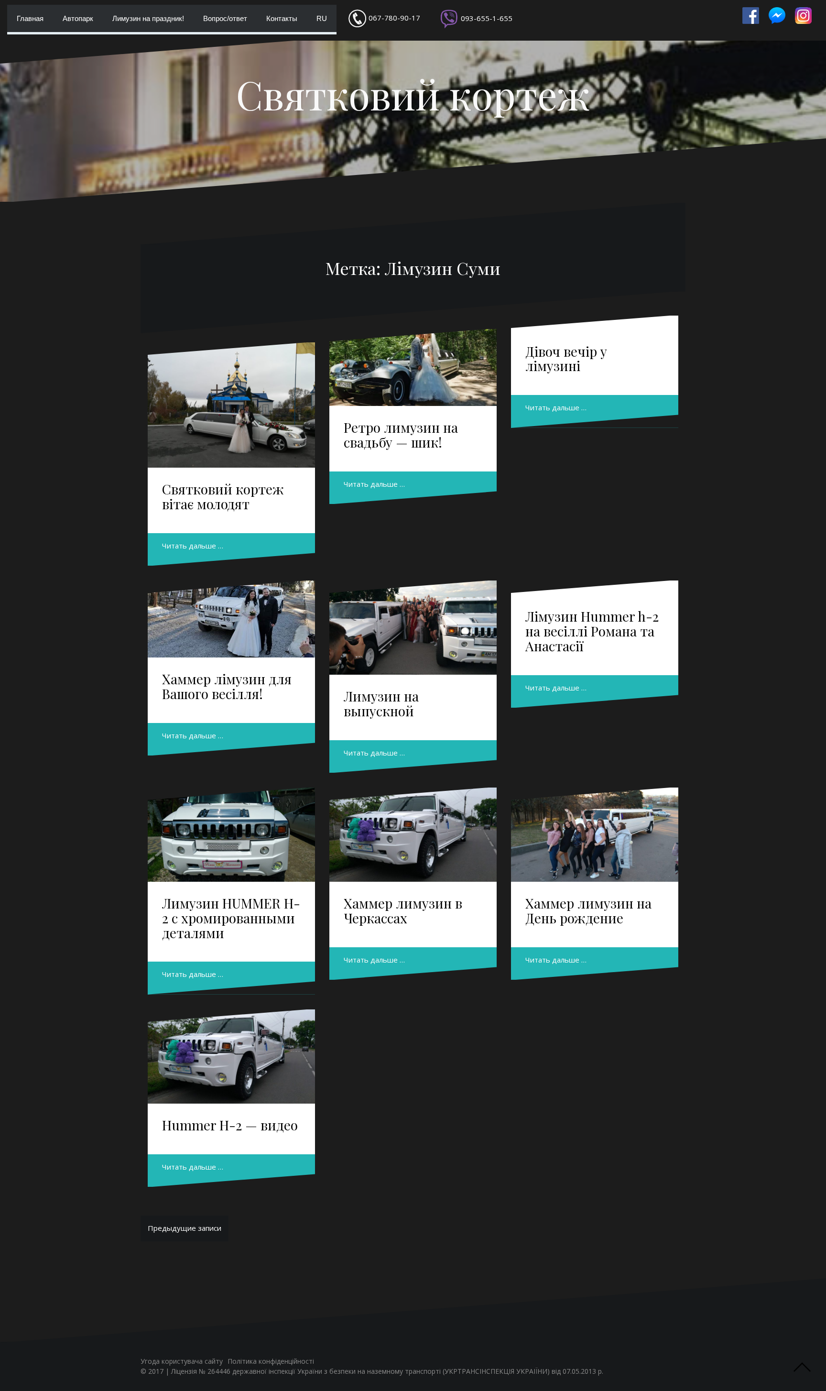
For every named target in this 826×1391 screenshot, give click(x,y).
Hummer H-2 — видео (230, 1125)
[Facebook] (750, 15)
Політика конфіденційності (271, 1361)
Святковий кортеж (413, 94)
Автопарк (78, 18)
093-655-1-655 (486, 18)
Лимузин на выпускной (381, 703)
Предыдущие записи (184, 1228)
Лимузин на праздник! (148, 18)
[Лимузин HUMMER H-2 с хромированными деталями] (231, 835)
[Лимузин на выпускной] (413, 627)
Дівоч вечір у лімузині (566, 358)
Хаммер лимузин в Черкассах (403, 910)
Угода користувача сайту (182, 1361)
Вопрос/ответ (225, 18)
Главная (30, 18)
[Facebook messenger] (777, 15)
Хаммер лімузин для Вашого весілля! (227, 686)
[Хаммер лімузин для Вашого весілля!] (231, 618)
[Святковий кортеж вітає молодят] (231, 405)
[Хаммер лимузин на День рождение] (594, 835)
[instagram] (803, 15)
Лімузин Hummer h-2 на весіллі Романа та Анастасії (592, 631)
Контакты (281, 18)
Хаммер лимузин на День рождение (588, 910)
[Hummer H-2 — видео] (231, 1056)
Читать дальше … (192, 545)
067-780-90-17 (394, 17)
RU (321, 18)
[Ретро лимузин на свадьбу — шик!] (413, 367)
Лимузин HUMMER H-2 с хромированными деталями (231, 918)
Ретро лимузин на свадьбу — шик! (401, 434)
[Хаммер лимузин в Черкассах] (413, 835)
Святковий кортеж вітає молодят (223, 496)
